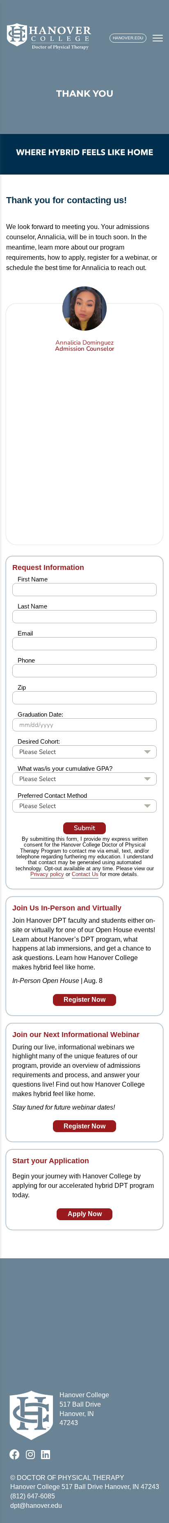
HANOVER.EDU (128, 38)
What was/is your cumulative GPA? (65, 768)
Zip (22, 687)
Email (25, 633)
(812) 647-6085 (32, 1496)
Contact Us (85, 874)
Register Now (84, 999)
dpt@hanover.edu (36, 1505)
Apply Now (85, 1213)
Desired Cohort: (39, 741)
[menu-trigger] (158, 38)
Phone (26, 660)
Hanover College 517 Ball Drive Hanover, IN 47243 (84, 1486)
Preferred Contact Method (52, 795)
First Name (33, 579)
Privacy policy (47, 874)
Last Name (32, 606)
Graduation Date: (40, 714)
